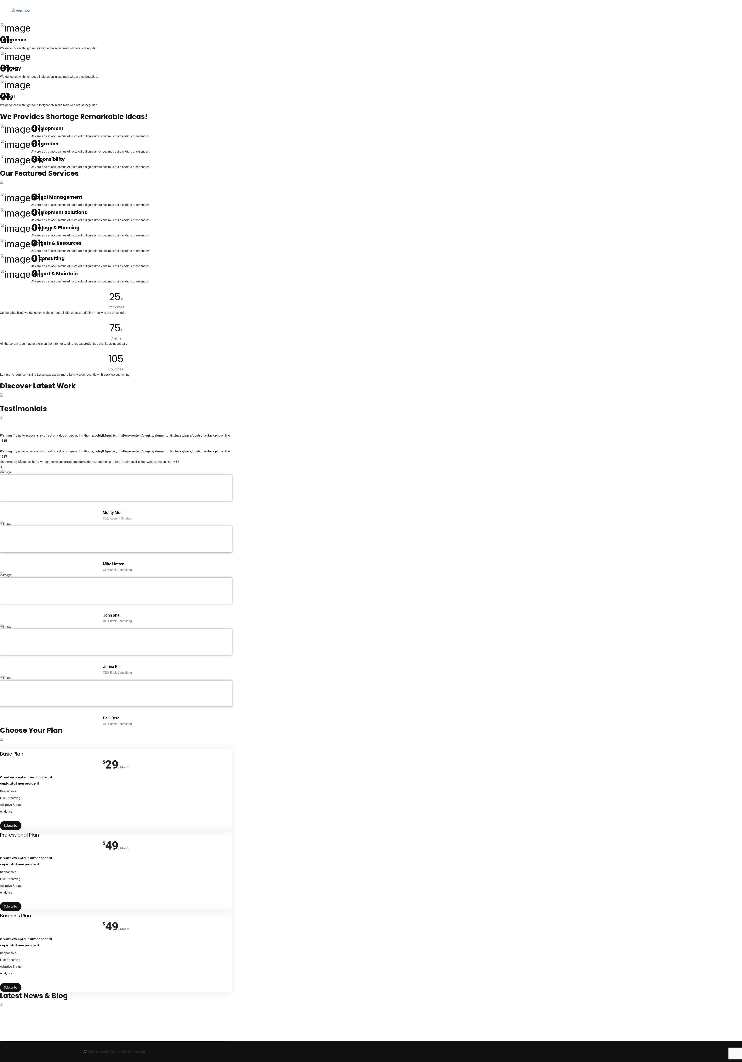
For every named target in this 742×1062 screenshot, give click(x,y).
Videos (87, 11)
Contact (153, 11)
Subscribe (11, 825)
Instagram (129, 11)
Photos (106, 11)
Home (69, 11)
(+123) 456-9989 (552, 6)
